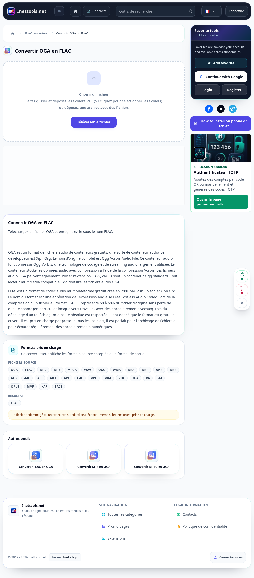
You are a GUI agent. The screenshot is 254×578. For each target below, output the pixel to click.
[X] (220, 108)
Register (234, 89)
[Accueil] (75, 11)
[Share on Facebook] (208, 108)
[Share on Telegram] (232, 108)
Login (207, 89)
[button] (94, 101)
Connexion (237, 11)
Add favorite (223, 63)
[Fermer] (242, 303)
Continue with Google (221, 77)
